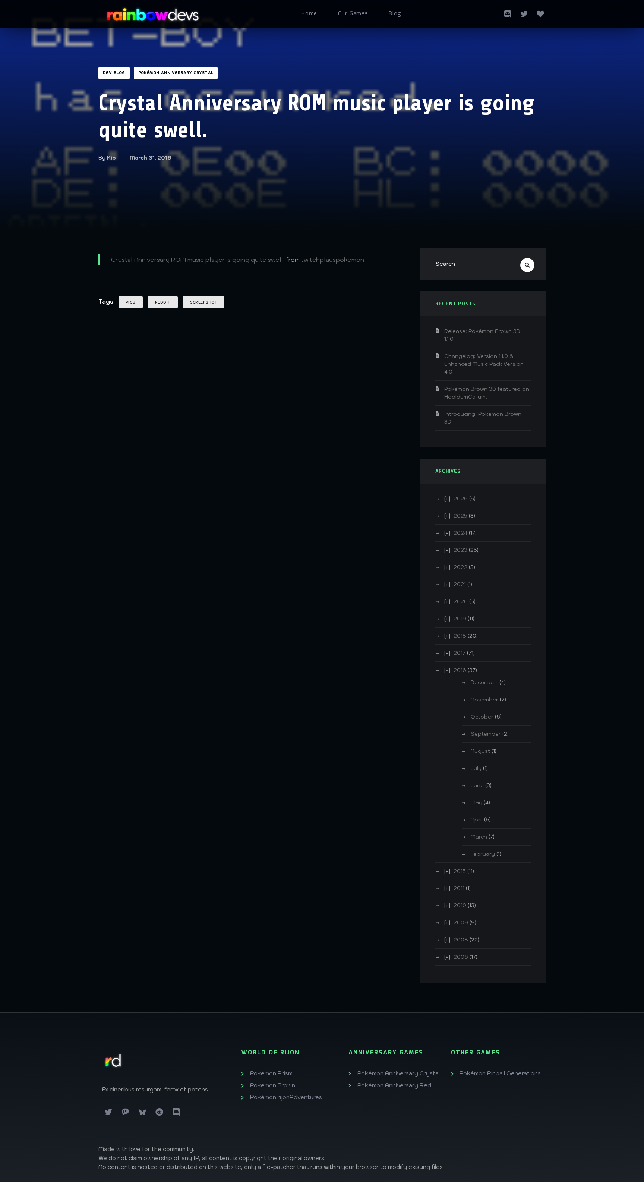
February (483, 854)
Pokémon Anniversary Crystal (176, 73)
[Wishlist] (540, 13)
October (482, 716)
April (477, 819)
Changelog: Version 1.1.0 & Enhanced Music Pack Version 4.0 (484, 364)
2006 (461, 956)
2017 (459, 653)
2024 (460, 532)
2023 (460, 550)
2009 (461, 922)
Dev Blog (114, 73)
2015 (460, 871)
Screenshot (204, 302)
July (476, 768)
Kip (111, 157)
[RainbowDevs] (152, 11)
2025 (460, 515)
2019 (460, 618)
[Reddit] (159, 1112)
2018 (460, 635)
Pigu (131, 302)
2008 (461, 939)
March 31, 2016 (150, 157)
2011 (459, 888)
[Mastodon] (125, 1112)
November (484, 699)
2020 (461, 601)
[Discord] (176, 1112)
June (477, 785)
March (479, 836)
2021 (460, 584)
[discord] (507, 13)
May (476, 802)
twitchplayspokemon (332, 259)
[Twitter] (524, 13)
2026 (461, 498)
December (484, 682)
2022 (460, 567)
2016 (460, 670)
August (480, 751)
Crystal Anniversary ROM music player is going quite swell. (198, 259)
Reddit (163, 302)
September (486, 733)
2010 (460, 905)
